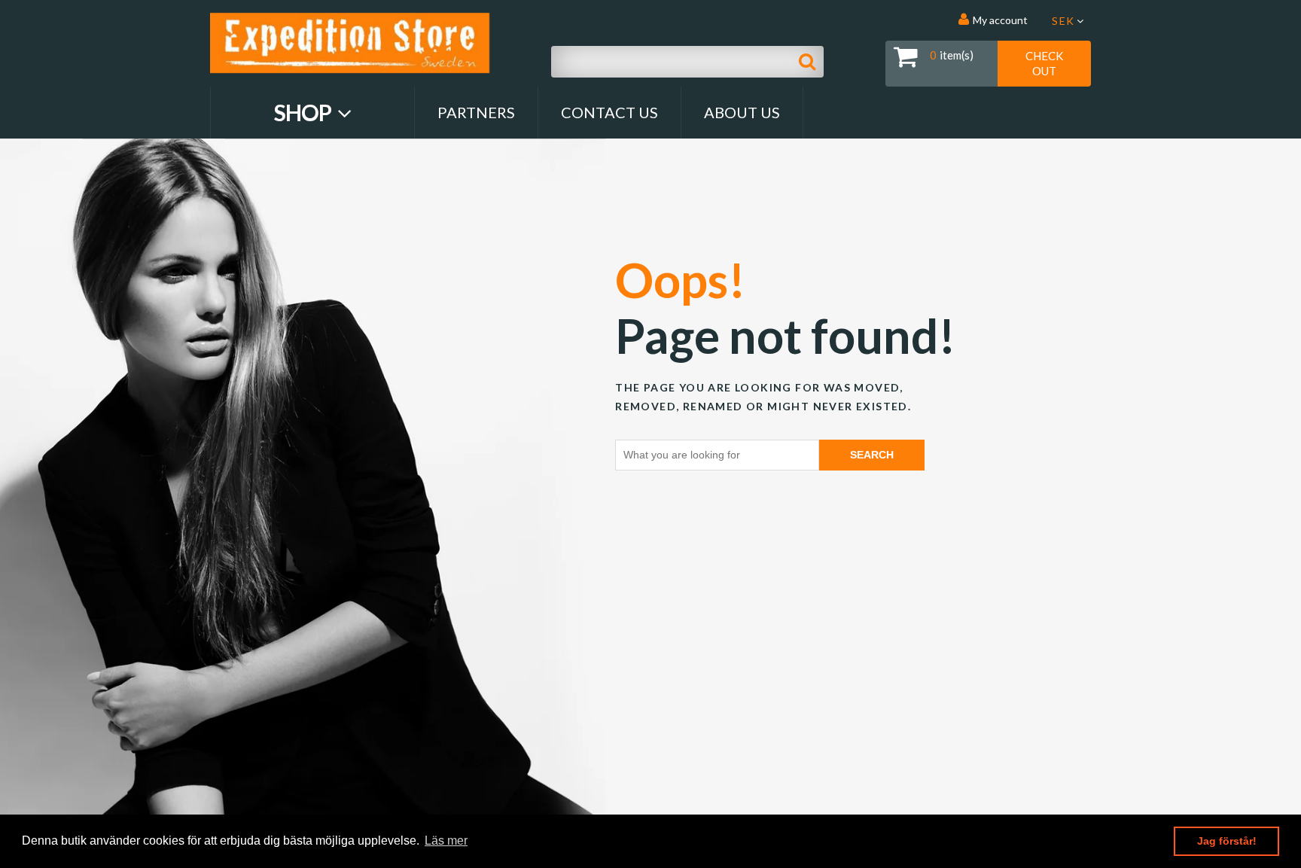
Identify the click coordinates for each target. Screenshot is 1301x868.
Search (872, 455)
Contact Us (609, 112)
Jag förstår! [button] (1227, 841)
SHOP (304, 112)
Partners (476, 112)
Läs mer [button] (446, 840)
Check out (1044, 63)
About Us (742, 112)
